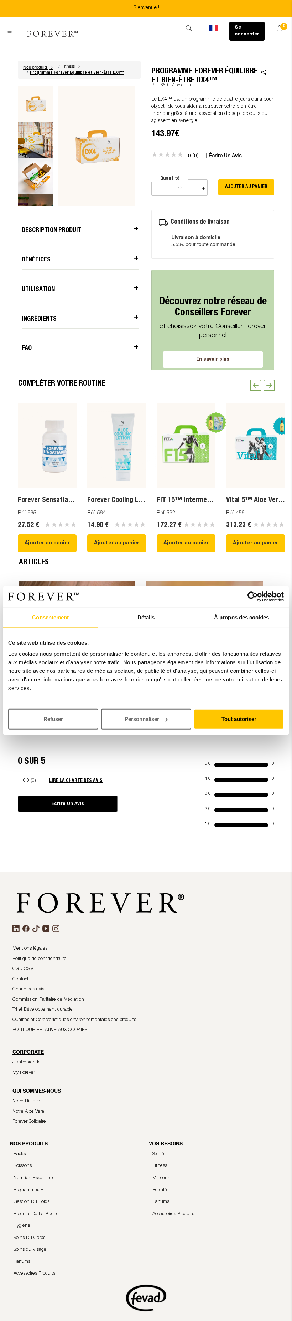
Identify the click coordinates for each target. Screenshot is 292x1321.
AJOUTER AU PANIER (246, 186)
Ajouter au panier (47, 543)
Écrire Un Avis (67, 804)
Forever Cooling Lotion (120, 500)
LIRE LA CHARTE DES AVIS (76, 780)
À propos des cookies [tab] (241, 617)
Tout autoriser (238, 719)
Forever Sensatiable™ (51, 500)
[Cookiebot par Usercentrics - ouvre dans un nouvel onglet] (252, 596)
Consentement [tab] (50, 617)
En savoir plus (212, 359)
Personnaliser (142, 719)
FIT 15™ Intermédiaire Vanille (201, 500)
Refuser (53, 719)
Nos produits (38, 67)
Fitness (68, 67)
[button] (39, 67)
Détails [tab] (146, 617)
